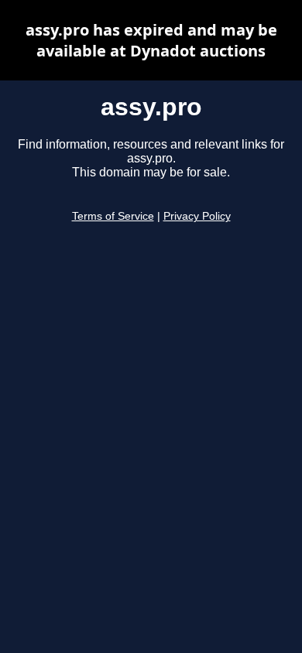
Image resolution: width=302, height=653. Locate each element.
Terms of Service (113, 216)
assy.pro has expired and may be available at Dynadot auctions (151, 40)
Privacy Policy (197, 216)
